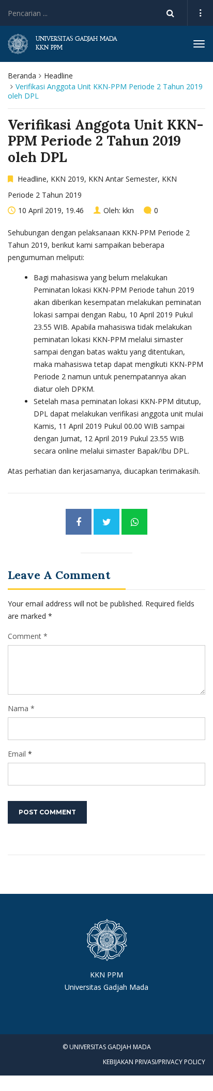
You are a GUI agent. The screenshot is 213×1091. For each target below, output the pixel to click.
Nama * (21, 708)
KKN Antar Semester (123, 179)
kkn (128, 210)
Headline (58, 76)
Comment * (28, 636)
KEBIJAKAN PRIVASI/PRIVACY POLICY (154, 1061)
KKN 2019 (67, 179)
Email (17, 754)
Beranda (22, 76)
